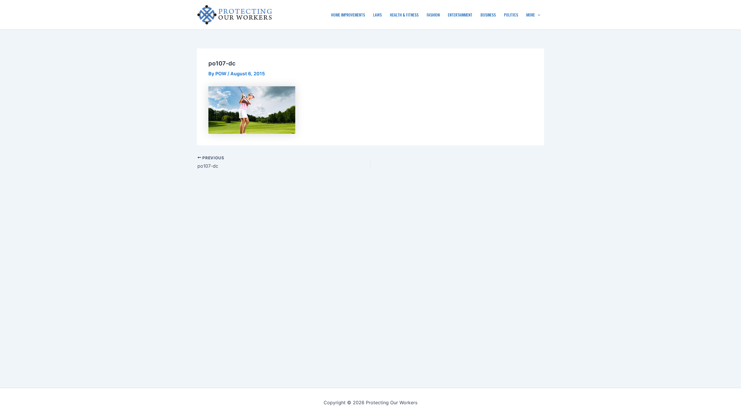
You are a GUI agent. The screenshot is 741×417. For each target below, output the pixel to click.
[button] (537, 14)
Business (488, 15)
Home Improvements (348, 15)
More (530, 15)
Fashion (433, 15)
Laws (377, 15)
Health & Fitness (404, 15)
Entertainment (460, 15)
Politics (511, 15)
